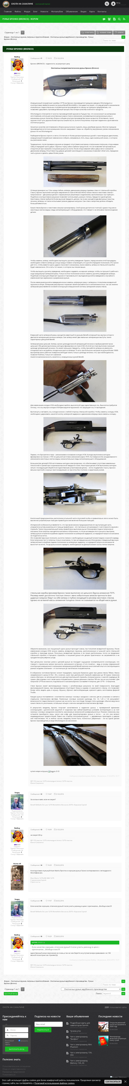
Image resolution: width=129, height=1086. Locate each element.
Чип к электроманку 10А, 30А (81, 1053)
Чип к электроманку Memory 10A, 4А (79, 1061)
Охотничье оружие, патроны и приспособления (30, 37)
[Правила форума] (114, 19)
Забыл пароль (7, 1043)
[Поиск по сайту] (107, 3)
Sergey (17, 793)
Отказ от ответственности (14, 1069)
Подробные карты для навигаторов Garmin (80, 1024)
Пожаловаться (9, 1074)
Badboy (17, 57)
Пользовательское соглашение (16, 1066)
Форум (6, 37)
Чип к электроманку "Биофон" (79, 1037)
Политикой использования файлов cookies (54, 1083)
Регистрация (9, 1041)
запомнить (24, 1041)
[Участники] (109, 19)
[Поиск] (119, 19)
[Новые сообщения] (104, 19)
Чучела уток (75, 1031)
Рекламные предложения (14, 1072)
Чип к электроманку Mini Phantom (81, 1045)
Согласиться (113, 1082)
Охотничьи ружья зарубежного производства (68, 37)
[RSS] (124, 19)
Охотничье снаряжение (78, 1027)
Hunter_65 (17, 864)
